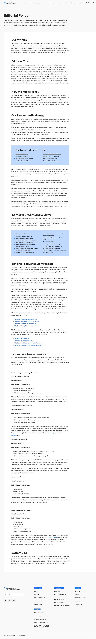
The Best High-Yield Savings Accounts (26, 321)
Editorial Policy (80, 598)
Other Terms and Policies (42, 616)
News (36, 591)
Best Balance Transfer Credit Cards (52, 154)
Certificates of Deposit (62, 605)
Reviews (36, 594)
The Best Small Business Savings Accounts (28, 343)
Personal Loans (59, 599)
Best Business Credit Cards (50, 158)
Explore (38, 588)
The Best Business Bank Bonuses (25, 323)
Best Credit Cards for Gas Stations (24, 158)
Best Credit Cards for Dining (50, 160)
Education (59, 588)
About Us (73, 3)
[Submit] (5, 594)
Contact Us (78, 604)
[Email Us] (14, 600)
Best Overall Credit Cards (22, 154)
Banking (57, 591)
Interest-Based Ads (40, 619)
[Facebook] (10, 600)
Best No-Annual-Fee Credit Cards (51, 156)
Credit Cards (58, 602)
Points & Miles (38, 604)
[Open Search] (93, 2)
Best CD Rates (53, 537)
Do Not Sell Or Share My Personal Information (42, 626)
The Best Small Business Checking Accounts (28, 345)
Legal (37, 609)
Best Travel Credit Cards (22, 156)
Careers (77, 601)
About (78, 588)
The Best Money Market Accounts (25, 326)
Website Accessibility (41, 622)
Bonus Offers (38, 601)
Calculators (62, 3)
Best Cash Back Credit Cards (23, 160)
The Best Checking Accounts (23, 341)
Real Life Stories (39, 598)
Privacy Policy (39, 613)
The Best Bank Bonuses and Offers (25, 319)
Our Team (78, 594)
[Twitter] (5, 600)
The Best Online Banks (21, 338)
